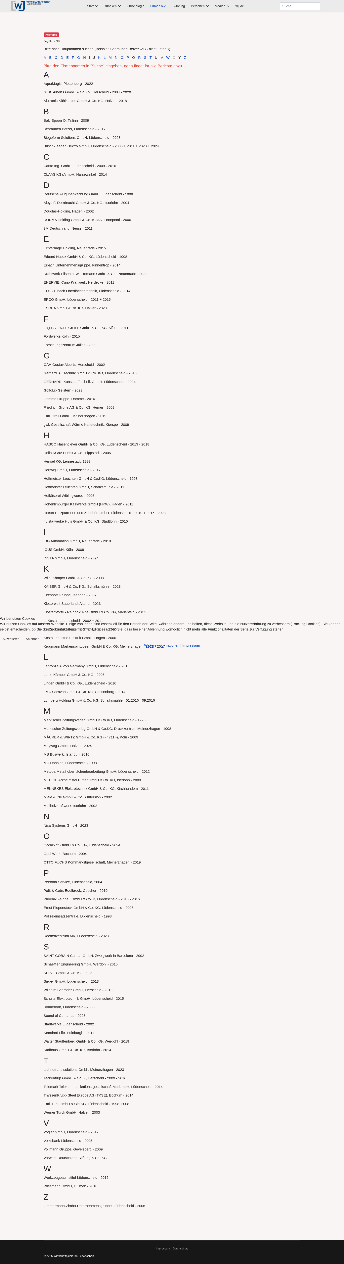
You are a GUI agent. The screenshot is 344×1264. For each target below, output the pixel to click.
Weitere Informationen (161, 645)
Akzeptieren (11, 639)
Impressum (191, 645)
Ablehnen (32, 639)
